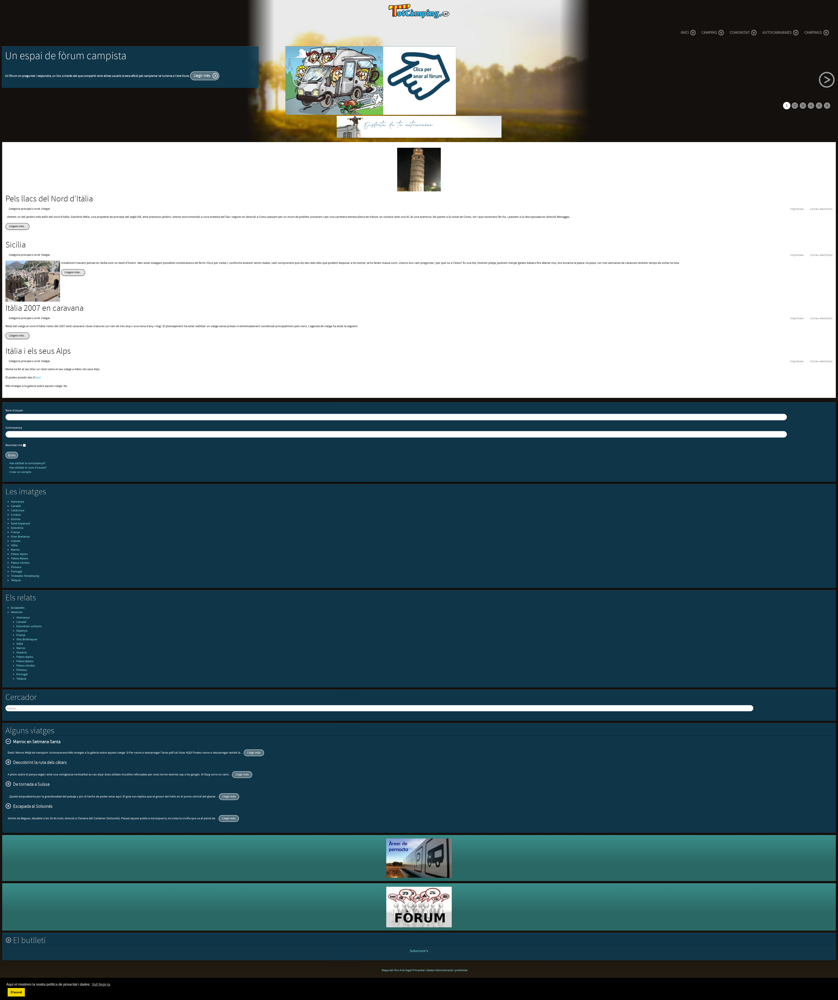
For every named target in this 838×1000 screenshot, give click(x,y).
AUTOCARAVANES (777, 32)
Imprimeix (797, 209)
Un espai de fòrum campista (65, 56)
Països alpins (19, 554)
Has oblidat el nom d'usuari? (27, 467)
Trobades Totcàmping (25, 576)
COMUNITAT (740, 32)
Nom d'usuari (14, 410)
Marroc (15, 550)
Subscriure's (419, 951)
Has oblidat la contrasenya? (27, 463)
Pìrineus (21, 670)
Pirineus (16, 567)
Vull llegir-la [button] (101, 984)
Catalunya (17, 510)
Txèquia (16, 580)
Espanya (21, 630)
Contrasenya (13, 428)
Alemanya (17, 501)
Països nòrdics (20, 563)
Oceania (21, 652)
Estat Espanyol (20, 523)
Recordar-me (13, 445)
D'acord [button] (16, 992)
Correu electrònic (821, 209)
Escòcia (15, 519)
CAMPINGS (813, 32)
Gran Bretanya (20, 536)
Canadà (16, 506)
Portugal (16, 571)
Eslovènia (17, 528)
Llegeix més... (17, 226)
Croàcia (16, 515)
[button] (7, 992)
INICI (685, 32)
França (15, 532)
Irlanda (15, 541)
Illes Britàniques (26, 639)
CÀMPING (709, 32)
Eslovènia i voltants (29, 626)
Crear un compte (20, 472)
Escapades (17, 608)
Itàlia (14, 545)
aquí (38, 377)
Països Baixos (19, 558)
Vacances (16, 612)
